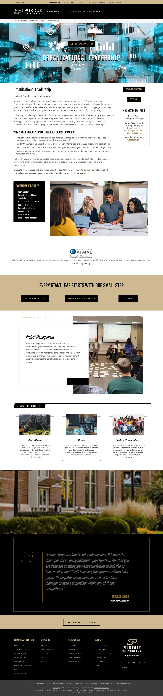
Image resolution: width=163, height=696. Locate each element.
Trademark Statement (101, 688)
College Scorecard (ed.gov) (97, 690)
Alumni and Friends (20, 661)
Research (44, 661)
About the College (101, 645)
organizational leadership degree (51, 260)
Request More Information (81, 299)
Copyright (56, 688)
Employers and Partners (22, 665)
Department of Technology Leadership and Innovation (134, 130)
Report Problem (73, 661)
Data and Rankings (101, 649)
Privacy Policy (113, 690)
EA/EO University (52, 690)
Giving (97, 665)
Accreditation (100, 661)
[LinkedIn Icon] (144, 663)
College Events (73, 649)
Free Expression (80, 690)
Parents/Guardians (20, 657)
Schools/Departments (48, 649)
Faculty (16, 669)
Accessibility (40, 690)
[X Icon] (129, 663)
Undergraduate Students (22, 649)
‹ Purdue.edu (20, 2)
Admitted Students (99, 2)
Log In (124, 667)
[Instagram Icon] (139, 663)
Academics (34, 20)
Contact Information (75, 657)
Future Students (69, 2)
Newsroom (72, 645)
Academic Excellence (75, 653)
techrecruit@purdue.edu (123, 683)
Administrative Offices (103, 653)
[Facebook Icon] (122, 663)
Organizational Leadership (84, 11)
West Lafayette (133, 140)
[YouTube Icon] (134, 663)
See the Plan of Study (34, 299)
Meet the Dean (100, 657)
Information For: (54, 2)
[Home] (40, 11)
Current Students (84, 2)
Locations (44, 653)
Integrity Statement (67, 690)
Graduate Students (20, 653)
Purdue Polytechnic (20, 20)
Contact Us (123, 690)
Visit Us (43, 657)
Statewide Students (115, 2)
